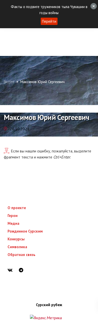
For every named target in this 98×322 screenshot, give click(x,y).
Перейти (49, 21)
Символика (17, 246)
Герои (13, 215)
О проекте (17, 207)
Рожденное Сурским (25, 231)
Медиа (13, 223)
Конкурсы (16, 239)
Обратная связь (21, 254)
